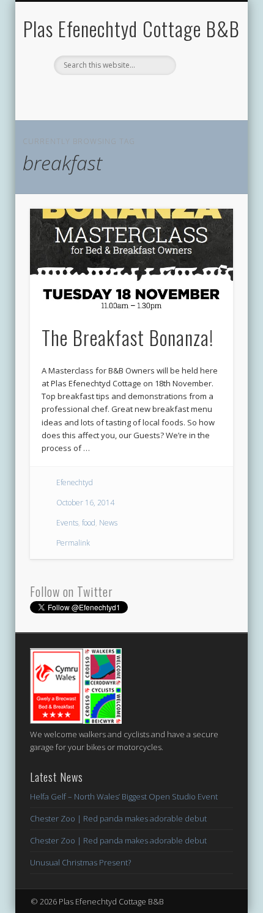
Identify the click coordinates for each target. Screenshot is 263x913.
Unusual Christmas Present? (80, 862)
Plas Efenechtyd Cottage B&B (131, 28)
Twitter (104, 96)
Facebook (79, 96)
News (108, 523)
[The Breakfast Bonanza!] (131, 259)
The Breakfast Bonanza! (127, 337)
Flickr (129, 96)
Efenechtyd (74, 482)
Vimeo (155, 96)
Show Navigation (203, 109)
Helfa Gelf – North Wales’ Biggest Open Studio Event (124, 796)
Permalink (73, 543)
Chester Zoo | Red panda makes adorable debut (118, 818)
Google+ (180, 96)
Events (67, 523)
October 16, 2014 (85, 502)
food (88, 523)
